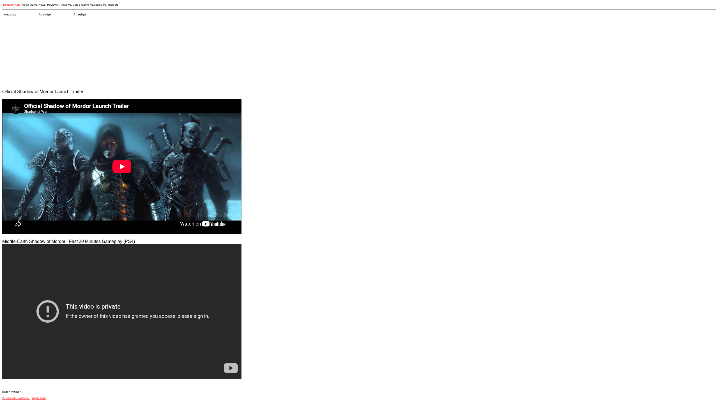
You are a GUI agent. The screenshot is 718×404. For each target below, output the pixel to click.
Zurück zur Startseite (16, 398)
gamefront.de (11, 4)
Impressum (39, 398)
